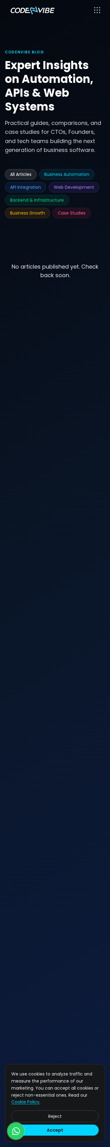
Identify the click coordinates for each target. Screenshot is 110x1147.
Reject (55, 1116)
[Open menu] (97, 10)
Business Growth (27, 213)
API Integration (25, 187)
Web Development (74, 187)
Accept (55, 1130)
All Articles (20, 174)
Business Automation (66, 174)
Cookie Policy (25, 1102)
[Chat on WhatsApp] (15, 1131)
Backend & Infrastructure (37, 200)
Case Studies (72, 213)
